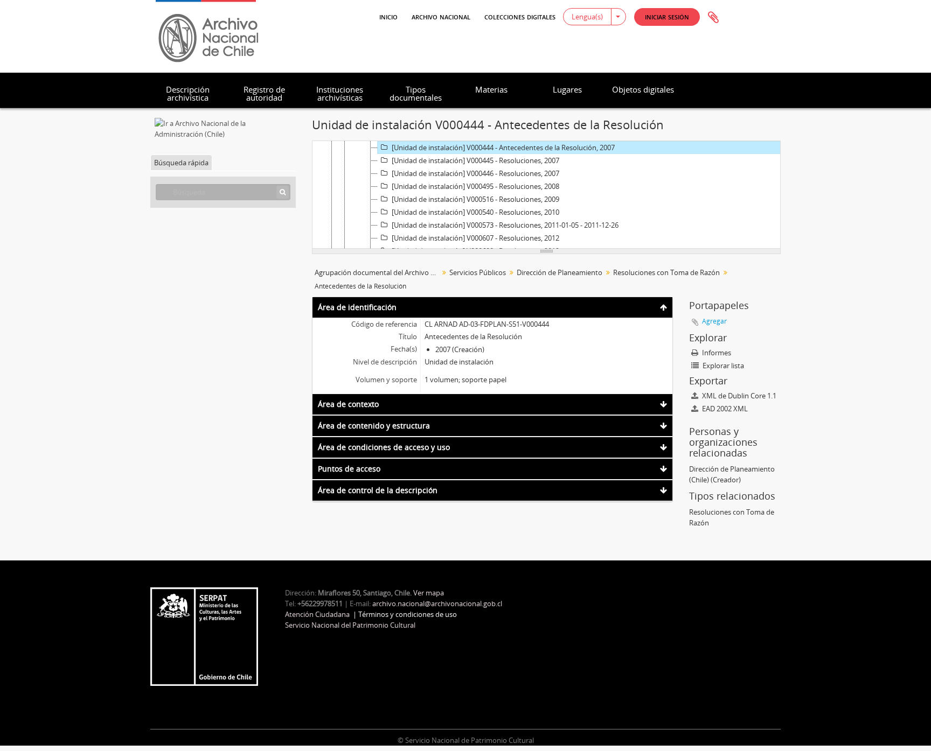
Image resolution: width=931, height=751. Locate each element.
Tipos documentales (416, 93)
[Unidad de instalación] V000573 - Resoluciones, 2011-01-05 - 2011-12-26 (505, 225)
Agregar (714, 321)
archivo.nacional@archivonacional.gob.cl (437, 603)
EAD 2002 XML (724, 408)
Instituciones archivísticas (339, 93)
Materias (491, 89)
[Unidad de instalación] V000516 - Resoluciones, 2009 (475, 199)
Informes (715, 352)
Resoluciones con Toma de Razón (666, 272)
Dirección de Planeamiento (559, 272)
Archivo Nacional (441, 16)
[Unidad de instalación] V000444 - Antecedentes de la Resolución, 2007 (503, 147)
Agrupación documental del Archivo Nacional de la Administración (378, 272)
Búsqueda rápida (181, 162)
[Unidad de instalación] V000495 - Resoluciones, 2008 (475, 186)
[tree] (546, 195)
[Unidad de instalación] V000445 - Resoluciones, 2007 (475, 160)
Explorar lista (722, 365)
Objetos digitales (643, 89)
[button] (667, 17)
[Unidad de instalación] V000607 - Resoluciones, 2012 (475, 238)
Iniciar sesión (667, 16)
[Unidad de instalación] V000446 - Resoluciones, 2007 (475, 173)
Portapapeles (713, 17)
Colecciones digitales (519, 16)
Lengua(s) (587, 17)
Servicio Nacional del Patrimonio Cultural (350, 625)
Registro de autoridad (264, 93)
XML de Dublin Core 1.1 (738, 396)
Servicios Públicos (477, 272)
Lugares (567, 89)
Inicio (388, 16)
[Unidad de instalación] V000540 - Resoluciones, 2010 (475, 212)
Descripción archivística (188, 93)
